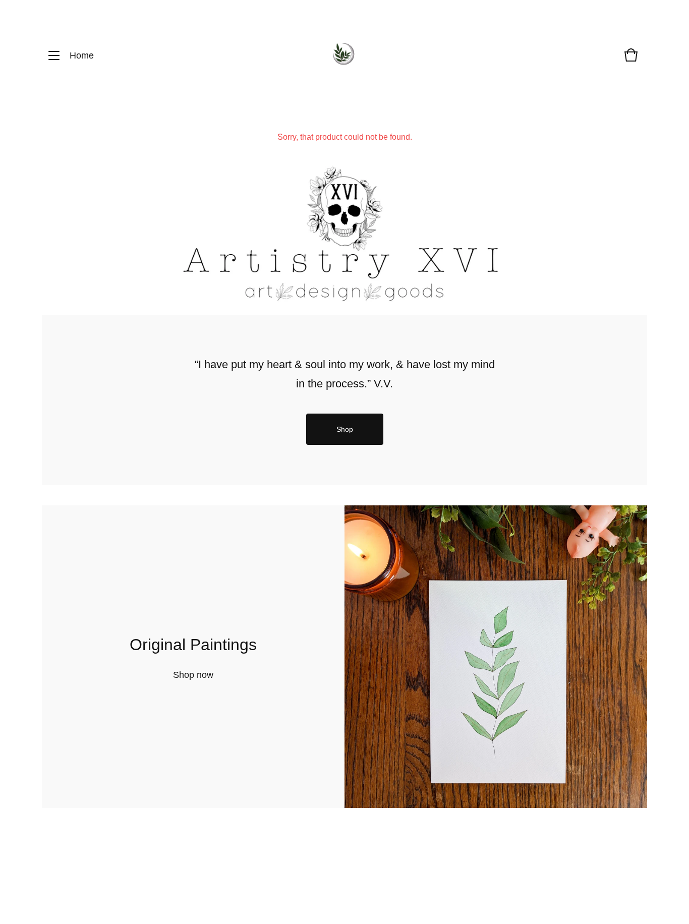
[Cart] (631, 60)
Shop (344, 429)
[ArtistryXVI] (344, 56)
